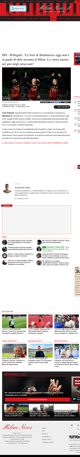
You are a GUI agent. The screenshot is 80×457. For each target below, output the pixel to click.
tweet (65, 102)
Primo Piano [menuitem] (33, 18)
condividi (55, 102)
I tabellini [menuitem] (69, 18)
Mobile (44, 428)
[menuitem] (2, 18)
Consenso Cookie (47, 442)
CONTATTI (59, 1)
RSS (43, 431)
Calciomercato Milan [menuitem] (19, 18)
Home (5, 1)
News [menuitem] (53, 18)
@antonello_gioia (23, 106)
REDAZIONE (30, 1)
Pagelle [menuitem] (60, 18)
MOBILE (66, 1)
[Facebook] (78, 1)
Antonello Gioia (9, 106)
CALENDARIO (49, 1)
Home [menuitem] (8, 18)
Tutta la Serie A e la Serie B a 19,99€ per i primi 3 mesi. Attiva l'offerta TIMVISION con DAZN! (36, 143)
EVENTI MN (12, 1)
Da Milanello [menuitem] (44, 18)
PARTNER (21, 1)
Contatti (45, 434)
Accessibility (46, 436)
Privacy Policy (46, 439)
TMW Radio (39, 1)
